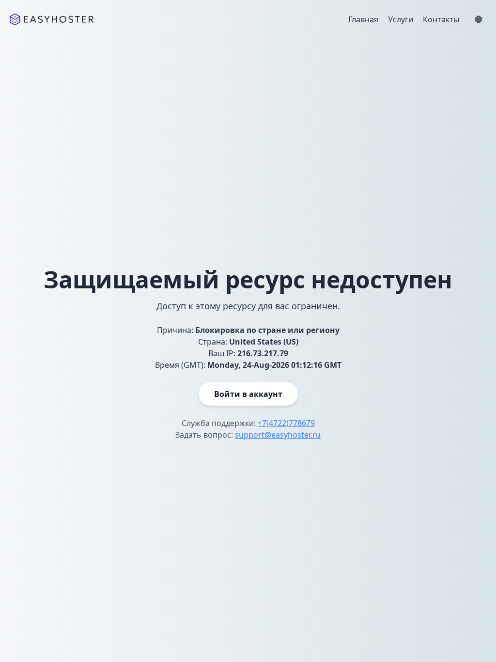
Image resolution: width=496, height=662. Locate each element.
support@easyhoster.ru (278, 434)
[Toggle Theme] (478, 19)
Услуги (400, 19)
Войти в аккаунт (248, 394)
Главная (363, 19)
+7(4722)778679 (286, 423)
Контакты (441, 19)
